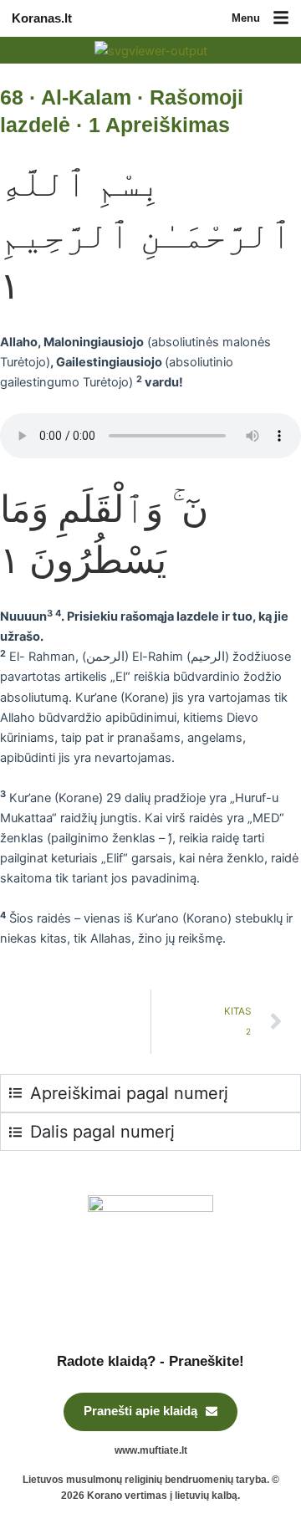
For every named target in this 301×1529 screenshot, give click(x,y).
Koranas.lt (42, 18)
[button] (281, 18)
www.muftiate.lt (151, 1450)
